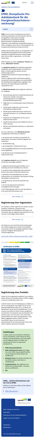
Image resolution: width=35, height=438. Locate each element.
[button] (25, 3)
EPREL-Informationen (11, 391)
